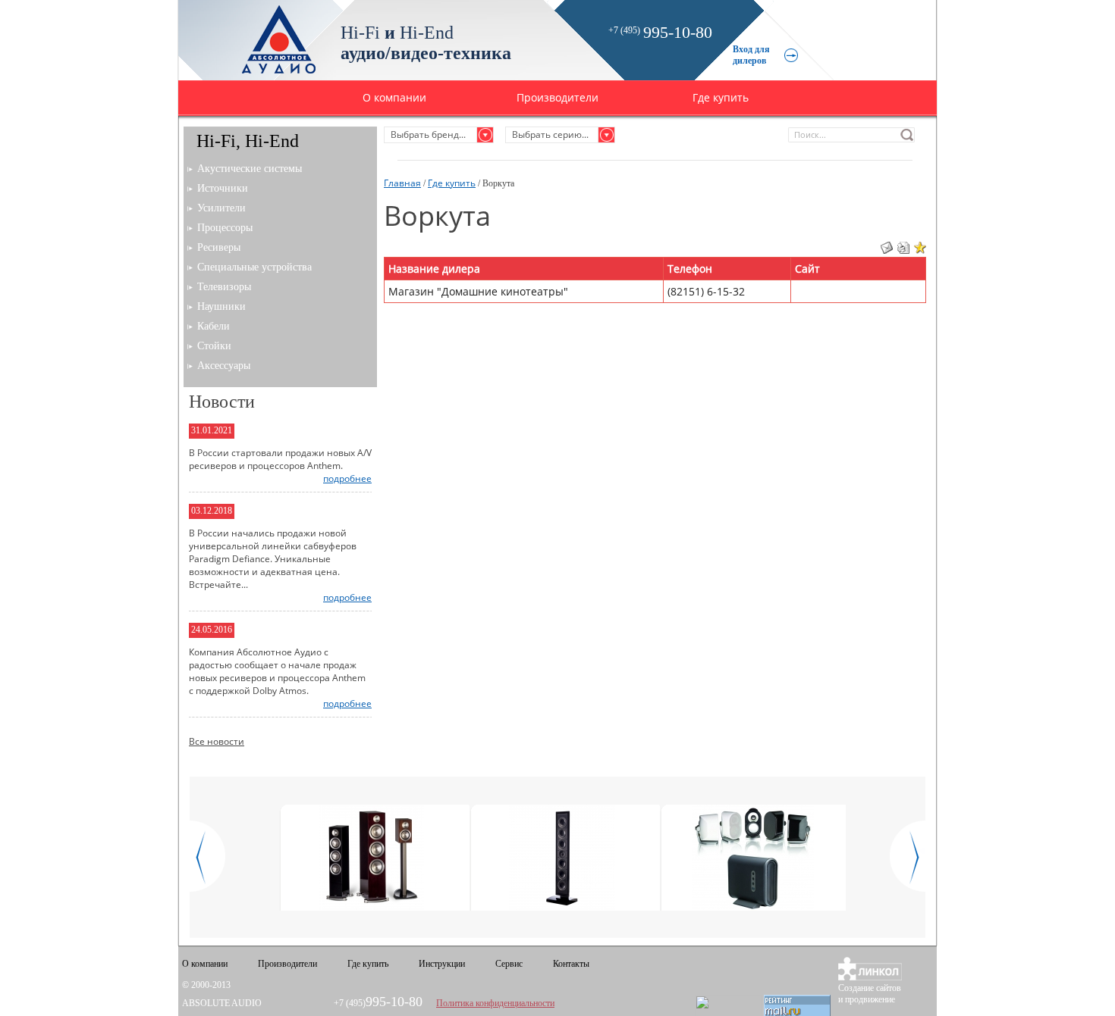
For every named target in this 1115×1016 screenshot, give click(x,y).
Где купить (721, 97)
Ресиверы (218, 247)
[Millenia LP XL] (562, 859)
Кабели (213, 326)
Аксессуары (223, 365)
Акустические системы (249, 168)
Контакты (571, 963)
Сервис (509, 963)
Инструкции (442, 963)
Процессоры (225, 227)
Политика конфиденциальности (495, 1003)
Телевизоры (224, 286)
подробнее (347, 478)
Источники (222, 188)
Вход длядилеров (751, 55)
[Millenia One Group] (753, 859)
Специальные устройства (254, 267)
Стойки (214, 346)
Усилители (221, 208)
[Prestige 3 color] (372, 859)
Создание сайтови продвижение (869, 994)
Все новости (216, 741)
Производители (557, 97)
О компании (394, 97)
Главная (402, 183)
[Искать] (907, 134)
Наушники (221, 306)
